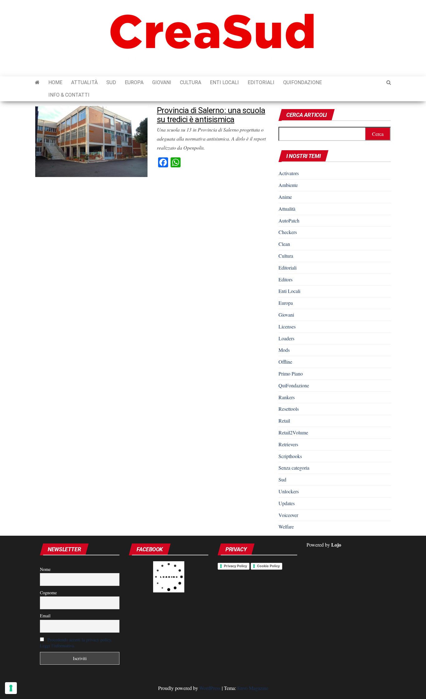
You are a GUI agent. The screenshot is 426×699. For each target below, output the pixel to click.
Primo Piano (290, 373)
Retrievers (288, 444)
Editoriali (261, 82)
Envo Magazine (252, 688)
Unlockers (288, 491)
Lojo (336, 544)
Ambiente (288, 185)
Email (45, 616)
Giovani (161, 82)
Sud (111, 82)
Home (55, 82)
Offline (285, 361)
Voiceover (288, 515)
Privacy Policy (235, 566)
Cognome (48, 593)
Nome (45, 569)
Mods (284, 350)
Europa (134, 82)
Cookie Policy (268, 566)
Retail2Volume (293, 432)
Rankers (286, 397)
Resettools (288, 408)
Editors (285, 279)
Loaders (286, 338)
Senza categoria (293, 467)
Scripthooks (290, 456)
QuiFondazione (302, 82)
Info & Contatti (69, 95)
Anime (285, 197)
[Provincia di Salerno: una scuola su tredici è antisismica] (91, 140)
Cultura (190, 82)
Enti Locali (224, 82)
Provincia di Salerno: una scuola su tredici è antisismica (211, 115)
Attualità (84, 82)
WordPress (209, 688)
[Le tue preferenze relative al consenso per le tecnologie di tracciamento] (11, 688)
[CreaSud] (37, 82)
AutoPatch (288, 220)
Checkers (287, 232)
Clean (284, 244)
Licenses (287, 326)
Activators (288, 173)
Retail (284, 420)
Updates (286, 503)
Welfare (286, 526)
